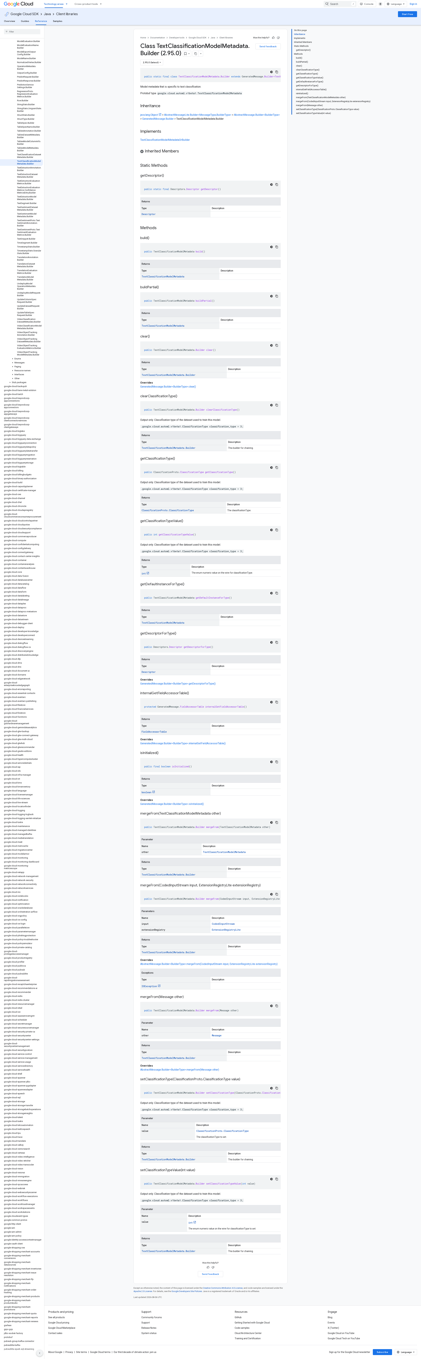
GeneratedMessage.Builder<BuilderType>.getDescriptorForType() (178, 683)
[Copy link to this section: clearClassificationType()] (180, 396)
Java (47, 14)
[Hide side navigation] (39, 1353)
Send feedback (268, 46)
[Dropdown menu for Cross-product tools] (102, 4)
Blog (330, 1317)
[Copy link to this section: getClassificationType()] (178, 459)
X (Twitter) (333, 1328)
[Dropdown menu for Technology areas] (68, 4)
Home (143, 37)
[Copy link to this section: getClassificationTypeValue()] (186, 521)
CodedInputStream (223, 923)
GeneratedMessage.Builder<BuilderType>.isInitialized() (172, 804)
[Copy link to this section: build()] (152, 238)
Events (331, 1322)
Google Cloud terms (100, 1352)
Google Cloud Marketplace (61, 1328)
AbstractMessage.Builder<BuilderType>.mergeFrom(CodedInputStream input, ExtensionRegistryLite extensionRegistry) (209, 964)
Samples (57, 21)
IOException (149, 986)
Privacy (69, 1352)
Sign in (413, 4)
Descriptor (149, 214)
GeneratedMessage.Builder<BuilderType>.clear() (168, 386)
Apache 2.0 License (143, 1291)
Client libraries (67, 14)
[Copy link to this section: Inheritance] (163, 106)
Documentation (157, 37)
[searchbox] (22, 31)
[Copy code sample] (276, 72)
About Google (55, 1352)
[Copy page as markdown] (196, 53)
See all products (56, 1317)
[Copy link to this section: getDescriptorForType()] (179, 634)
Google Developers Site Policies (187, 1291)
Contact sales (55, 1333)
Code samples (242, 1328)
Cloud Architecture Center (248, 1333)
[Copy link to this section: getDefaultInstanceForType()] (187, 584)
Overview (9, 21)
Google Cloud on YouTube (341, 1333)
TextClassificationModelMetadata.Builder (168, 375)
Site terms (81, 1352)
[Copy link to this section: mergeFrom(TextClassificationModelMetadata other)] (224, 814)
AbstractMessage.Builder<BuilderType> (257, 114)
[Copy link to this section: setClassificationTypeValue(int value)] (198, 1170)
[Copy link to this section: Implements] (164, 132)
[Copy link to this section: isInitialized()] (162, 753)
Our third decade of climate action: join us (135, 1352)
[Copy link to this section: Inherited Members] (182, 151)
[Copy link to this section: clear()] (153, 337)
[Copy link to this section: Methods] (161, 228)
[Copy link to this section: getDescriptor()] (167, 176)
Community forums (151, 1317)
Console (368, 3)
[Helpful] (273, 37)
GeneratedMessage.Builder (158, 118)
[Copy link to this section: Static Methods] (172, 166)
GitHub (238, 1317)
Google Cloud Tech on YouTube (344, 1338)
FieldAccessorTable (154, 731)
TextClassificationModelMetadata (163, 276)
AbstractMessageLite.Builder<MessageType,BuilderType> (197, 114)
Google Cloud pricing (58, 1322)
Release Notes (148, 1328)
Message (217, 1035)
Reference (41, 21)
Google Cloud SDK (25, 14)
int (144, 573)
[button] (21, 359)
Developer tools (176, 37)
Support (145, 1322)
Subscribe (382, 1352)
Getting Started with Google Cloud (252, 1322)
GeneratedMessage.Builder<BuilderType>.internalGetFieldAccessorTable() (183, 743)
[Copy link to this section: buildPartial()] (162, 287)
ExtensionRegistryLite (226, 929)
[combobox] (340, 4)
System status (149, 1333)
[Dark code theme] (271, 72)
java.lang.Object (149, 114)
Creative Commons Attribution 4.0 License (223, 1288)
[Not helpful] (278, 37)
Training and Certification (248, 1338)
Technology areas (54, 3)
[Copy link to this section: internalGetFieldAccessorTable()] (192, 693)
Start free (407, 14)
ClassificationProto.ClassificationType (168, 510)
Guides (25, 21)
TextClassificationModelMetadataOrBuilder (165, 139)
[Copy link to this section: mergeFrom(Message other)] (187, 997)
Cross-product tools (86, 3)
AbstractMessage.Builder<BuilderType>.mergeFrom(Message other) (179, 1069)
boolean (146, 792)
